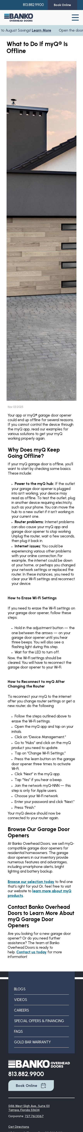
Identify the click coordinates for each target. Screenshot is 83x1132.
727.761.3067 (34, 1116)
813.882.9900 (33, 5)
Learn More (31, 30)
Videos (20, 999)
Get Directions (18, 1127)
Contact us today (31, 952)
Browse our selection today (31, 882)
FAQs (18, 1031)
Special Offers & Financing (39, 1021)
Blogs (19, 989)
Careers (21, 1010)
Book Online (26, 1085)
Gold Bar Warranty (32, 1042)
